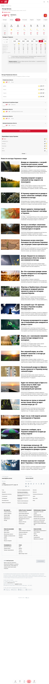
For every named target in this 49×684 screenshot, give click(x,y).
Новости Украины (7, 513)
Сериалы (21, 537)
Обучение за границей (38, 539)
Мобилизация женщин (38, 516)
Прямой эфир (7, 515)
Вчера (17, 19)
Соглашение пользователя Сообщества (22, 498)
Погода (5, 520)
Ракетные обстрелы (23, 511)
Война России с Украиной (25, 510)
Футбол (20, 548)
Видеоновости (7, 517)
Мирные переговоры (23, 515)
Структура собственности (38, 494)
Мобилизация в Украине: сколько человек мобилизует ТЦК (40, 523)
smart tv (21, 590)
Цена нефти (6, 530)
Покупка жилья (7, 548)
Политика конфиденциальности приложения (23, 495)
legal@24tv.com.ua (18, 584)
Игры (34, 500)
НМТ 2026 (36, 535)
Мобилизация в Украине (40, 510)
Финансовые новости (8, 534)
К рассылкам (41, 561)
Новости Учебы (37, 529)
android (7, 590)
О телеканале (4, 496)
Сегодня (5, 19)
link (26, 484)
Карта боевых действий (24, 513)
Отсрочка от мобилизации (39, 520)
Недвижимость (7, 545)
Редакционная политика (6, 494)
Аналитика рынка (7, 546)
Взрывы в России (22, 521)
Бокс (20, 546)
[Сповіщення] (44, 2)
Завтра (11, 19)
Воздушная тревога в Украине (25, 517)
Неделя (32, 19)
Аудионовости (7, 518)
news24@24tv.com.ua (7, 478)
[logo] (5, 2)
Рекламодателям (5, 500)
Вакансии (35, 492)
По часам (24, 19)
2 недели (46, 19)
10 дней (38, 19)
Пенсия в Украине (8, 540)
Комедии (21, 535)
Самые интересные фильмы (25, 530)
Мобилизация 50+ (37, 514)
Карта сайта (35, 498)
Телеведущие (4, 498)
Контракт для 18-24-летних (39, 518)
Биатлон (20, 551)
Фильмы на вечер (22, 534)
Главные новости (7, 511)
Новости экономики (9, 529)
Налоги (5, 539)
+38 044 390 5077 (29, 478)
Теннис (20, 550)
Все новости (7, 510)
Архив (34, 496)
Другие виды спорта (23, 553)
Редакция (4, 492)
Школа (35, 533)
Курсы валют (6, 532)
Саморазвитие (37, 537)
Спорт (20, 545)
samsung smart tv (28, 590)
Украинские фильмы (23, 532)
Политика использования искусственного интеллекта (22, 492)
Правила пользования (6, 502)
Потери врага (21, 523)
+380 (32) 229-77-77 (11, 582)
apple (14, 590)
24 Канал (2, 5)
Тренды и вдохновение (9, 550)
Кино (20, 529)
